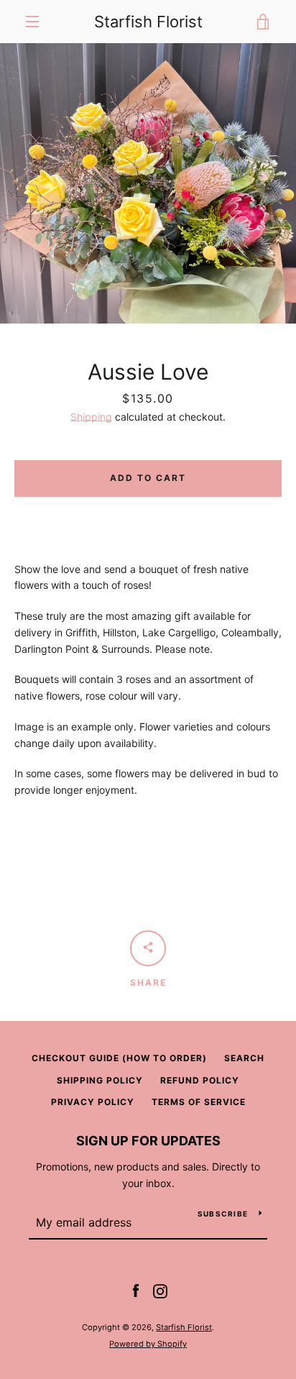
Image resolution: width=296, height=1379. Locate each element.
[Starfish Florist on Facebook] (136, 1290)
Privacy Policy (92, 1101)
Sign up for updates (148, 1140)
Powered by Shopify (148, 1344)
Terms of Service (199, 1101)
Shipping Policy (100, 1080)
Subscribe (223, 1213)
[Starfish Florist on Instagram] (160, 1290)
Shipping (91, 417)
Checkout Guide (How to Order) (119, 1058)
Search (244, 1058)
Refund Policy (199, 1080)
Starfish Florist (148, 21)
